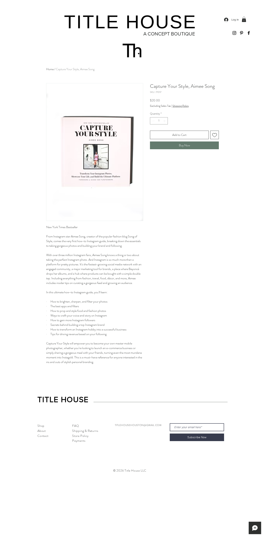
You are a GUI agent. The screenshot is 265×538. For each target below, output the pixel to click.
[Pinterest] (241, 32)
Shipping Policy (180, 106)
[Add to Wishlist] (214, 135)
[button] (244, 19)
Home (50, 69)
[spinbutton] (158, 120)
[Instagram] (234, 32)
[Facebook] (248, 32)
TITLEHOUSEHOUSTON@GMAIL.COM (138, 425)
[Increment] (164, 120)
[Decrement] (153, 120)
